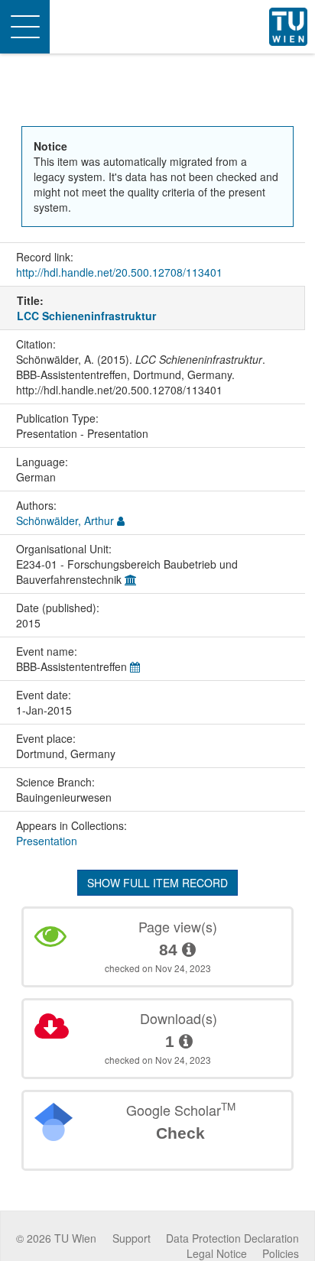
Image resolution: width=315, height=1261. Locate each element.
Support (131, 1238)
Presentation (46, 840)
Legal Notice (217, 1253)
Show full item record (157, 882)
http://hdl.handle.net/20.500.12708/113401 (119, 272)
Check (180, 1133)
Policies (280, 1253)
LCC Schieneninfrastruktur (86, 315)
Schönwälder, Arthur (65, 520)
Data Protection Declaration (232, 1238)
